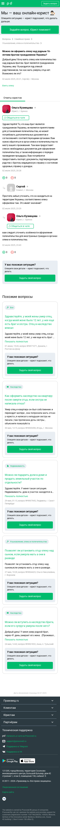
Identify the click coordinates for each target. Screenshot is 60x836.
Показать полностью (16, 341)
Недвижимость (17, 466)
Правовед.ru (11, 700)
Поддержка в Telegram (17, 746)
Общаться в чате (16, 117)
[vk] (4, 799)
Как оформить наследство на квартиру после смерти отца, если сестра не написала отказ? (29, 399)
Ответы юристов (12, 97)
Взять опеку (8, 85)
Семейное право (22, 39)
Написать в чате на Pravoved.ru (21, 736)
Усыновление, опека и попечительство (20, 43)
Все (11, 307)
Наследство (15, 387)
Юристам (9, 714)
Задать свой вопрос (30, 278)
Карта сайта (8, 792)
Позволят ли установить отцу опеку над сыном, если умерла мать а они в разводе (29, 554)
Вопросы (6, 39)
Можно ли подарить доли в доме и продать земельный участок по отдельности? (26, 478)
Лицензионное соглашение (15, 787)
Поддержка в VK (14, 752)
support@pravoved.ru (16, 741)
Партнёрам (10, 722)
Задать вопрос (50, 3)
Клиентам (9, 707)
